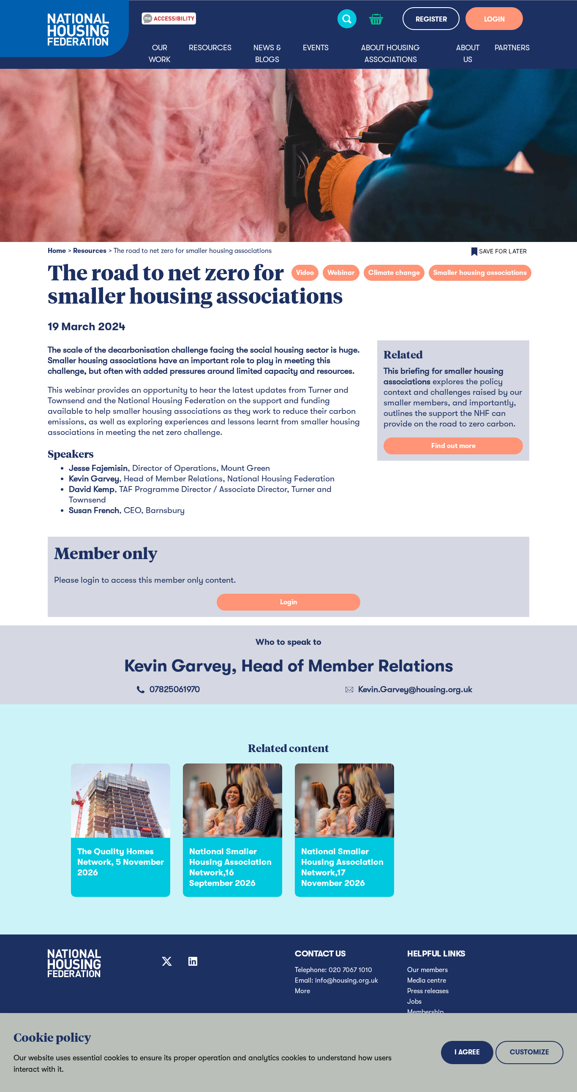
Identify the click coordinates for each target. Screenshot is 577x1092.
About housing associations (390, 53)
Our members (427, 970)
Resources (210, 47)
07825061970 (175, 689)
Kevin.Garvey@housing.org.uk (415, 689)
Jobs (414, 1001)
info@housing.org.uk (346, 980)
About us (467, 53)
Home (57, 251)
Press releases (428, 991)
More (302, 991)
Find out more (453, 446)
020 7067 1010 (350, 970)
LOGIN (494, 19)
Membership (425, 1012)
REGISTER (431, 19)
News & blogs (267, 53)
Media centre (426, 980)
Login (288, 602)
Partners (512, 47)
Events (316, 47)
